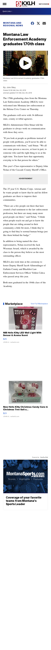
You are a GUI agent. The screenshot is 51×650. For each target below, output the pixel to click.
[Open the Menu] (4, 4)
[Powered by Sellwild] (44, 457)
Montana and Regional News (13, 24)
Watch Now (43, 4)
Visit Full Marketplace (39, 304)
